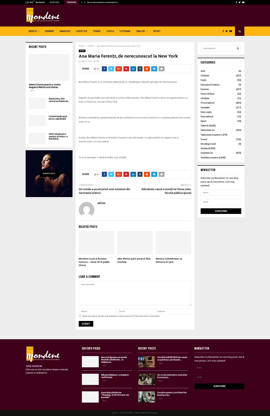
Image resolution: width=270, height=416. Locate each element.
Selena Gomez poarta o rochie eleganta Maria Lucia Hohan (44, 86)
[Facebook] (236, 2)
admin (84, 61)
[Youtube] (243, 2)
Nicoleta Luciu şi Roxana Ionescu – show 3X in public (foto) (94, 262)
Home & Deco (208, 94)
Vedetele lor (207, 153)
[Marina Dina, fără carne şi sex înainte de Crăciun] (37, 103)
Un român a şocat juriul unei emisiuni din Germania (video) (104, 191)
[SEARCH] (238, 48)
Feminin (49, 31)
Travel (97, 31)
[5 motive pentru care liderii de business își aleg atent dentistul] (146, 397)
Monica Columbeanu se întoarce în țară (169, 260)
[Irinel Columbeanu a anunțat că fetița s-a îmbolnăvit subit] (37, 138)
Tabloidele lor (208, 130)
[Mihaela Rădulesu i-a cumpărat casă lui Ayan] (90, 379)
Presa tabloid (207, 103)
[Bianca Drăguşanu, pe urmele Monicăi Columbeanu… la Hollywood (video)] (90, 361)
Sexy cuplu (206, 112)
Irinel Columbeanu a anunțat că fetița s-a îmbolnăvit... (58, 136)
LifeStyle (81, 31)
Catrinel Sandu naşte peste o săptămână (58, 117)
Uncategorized (208, 144)
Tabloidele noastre (210, 135)
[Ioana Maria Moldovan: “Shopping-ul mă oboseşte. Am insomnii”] (90, 397)
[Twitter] (240, 2)
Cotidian (125, 31)
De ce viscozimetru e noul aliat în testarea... (172, 376)
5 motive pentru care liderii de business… (105, 2)
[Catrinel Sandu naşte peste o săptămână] (37, 120)
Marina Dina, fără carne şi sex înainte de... (59, 100)
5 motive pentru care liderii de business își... (172, 393)
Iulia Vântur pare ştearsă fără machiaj (133, 260)
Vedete (32, 31)
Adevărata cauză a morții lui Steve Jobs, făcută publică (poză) (166, 191)
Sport (157, 31)
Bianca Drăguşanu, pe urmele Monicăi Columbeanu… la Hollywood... (114, 359)
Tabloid (140, 31)
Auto (203, 71)
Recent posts (37, 47)
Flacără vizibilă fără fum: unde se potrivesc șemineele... (172, 358)
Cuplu (110, 31)
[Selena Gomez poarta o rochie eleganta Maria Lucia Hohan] (49, 67)
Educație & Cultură (210, 84)
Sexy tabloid (207, 116)
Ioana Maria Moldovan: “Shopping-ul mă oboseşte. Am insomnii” (115, 395)
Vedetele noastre (209, 157)
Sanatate (64, 31)
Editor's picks (91, 348)
